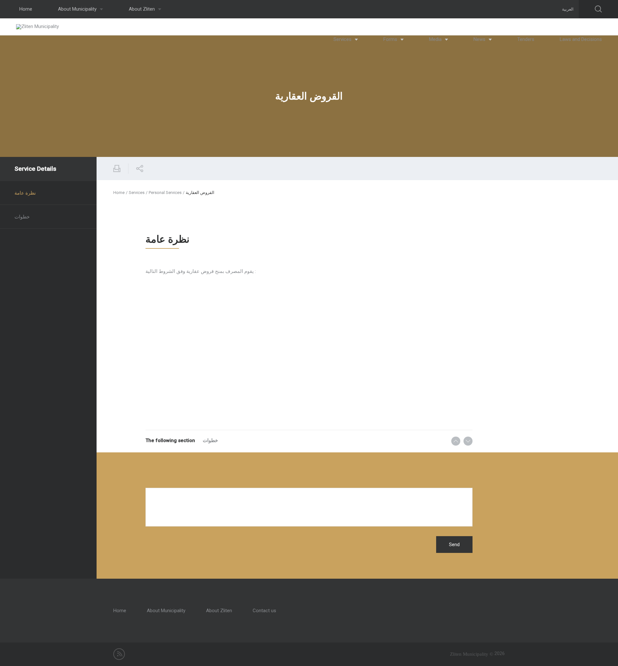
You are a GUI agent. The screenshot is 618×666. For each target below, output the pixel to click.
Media (436, 39)
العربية (568, 9)
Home (25, 9)
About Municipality (78, 9)
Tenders (525, 39)
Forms (390, 39)
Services (343, 39)
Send (454, 544)
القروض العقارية (200, 192)
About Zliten (142, 9)
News (480, 39)
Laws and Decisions (581, 39)
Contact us (264, 610)
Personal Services (165, 192)
